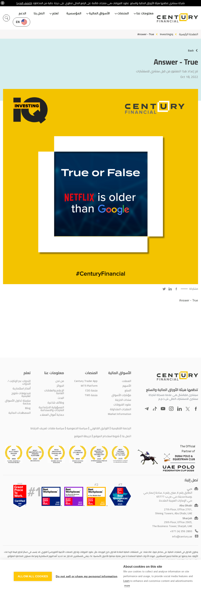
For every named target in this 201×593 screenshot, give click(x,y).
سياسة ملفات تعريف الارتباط (47, 428)
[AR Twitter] (164, 288)
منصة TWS (91, 395)
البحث (61, 397)
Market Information (119, 414)
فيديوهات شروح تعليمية (21, 394)
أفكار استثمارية (22, 388)
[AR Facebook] (176, 288)
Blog (28, 408)
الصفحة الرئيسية (188, 34)
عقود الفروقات (122, 404)
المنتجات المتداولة (120, 409)
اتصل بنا (39, 13)
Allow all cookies (33, 576)
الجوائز (60, 385)
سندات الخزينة (123, 399)
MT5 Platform (89, 385)
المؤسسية (73, 13)
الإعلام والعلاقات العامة (54, 391)
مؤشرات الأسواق (121, 395)
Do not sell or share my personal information (86, 576)
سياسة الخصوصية (77, 428)
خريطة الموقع (82, 436)
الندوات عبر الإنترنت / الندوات (19, 382)
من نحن (59, 381)
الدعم (22, 13)
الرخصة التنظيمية (121, 428)
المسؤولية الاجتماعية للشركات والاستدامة (51, 408)
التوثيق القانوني (99, 428)
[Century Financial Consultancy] (177, 17)
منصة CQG (91, 390)
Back (191, 50)
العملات (126, 381)
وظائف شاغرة (56, 402)
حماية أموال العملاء (52, 414)
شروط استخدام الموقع (106, 436)
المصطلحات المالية (19, 412)
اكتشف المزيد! (24, 3)
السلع (128, 390)
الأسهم (126, 385)
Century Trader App (86, 381)
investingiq (166, 34)
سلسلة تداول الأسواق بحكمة (18, 402)
